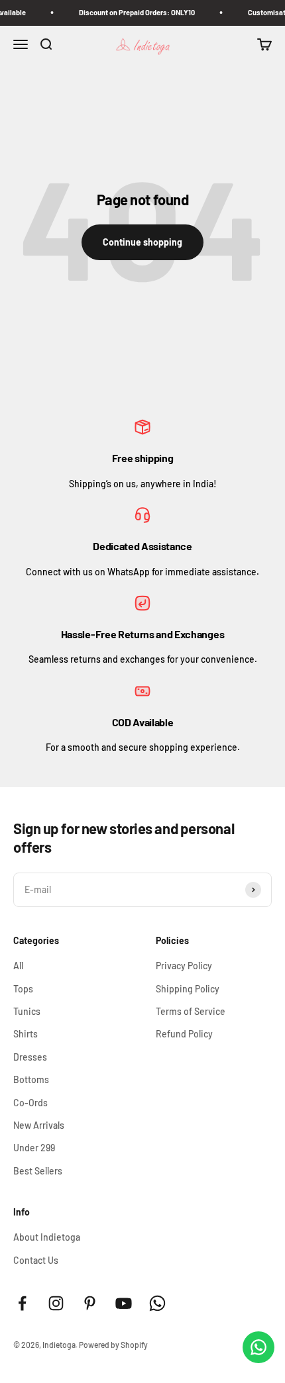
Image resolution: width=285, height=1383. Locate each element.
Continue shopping (142, 242)
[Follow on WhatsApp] (157, 1303)
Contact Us (35, 1260)
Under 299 (34, 1147)
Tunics (26, 1011)
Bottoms (31, 1079)
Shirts (25, 1033)
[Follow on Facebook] (22, 1303)
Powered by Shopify (113, 1344)
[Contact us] (258, 1347)
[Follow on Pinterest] (90, 1303)
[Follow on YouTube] (124, 1303)
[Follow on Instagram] (56, 1303)
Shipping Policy (187, 988)
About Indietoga (46, 1237)
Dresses (30, 1057)
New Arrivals (38, 1125)
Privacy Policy (184, 965)
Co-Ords (30, 1102)
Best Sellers (37, 1170)
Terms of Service (190, 1011)
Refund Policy (184, 1033)
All (18, 965)
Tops (23, 988)
